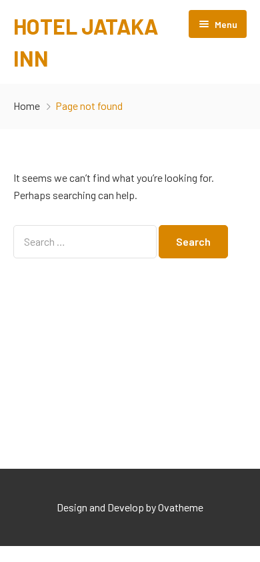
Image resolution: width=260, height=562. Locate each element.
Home (26, 105)
